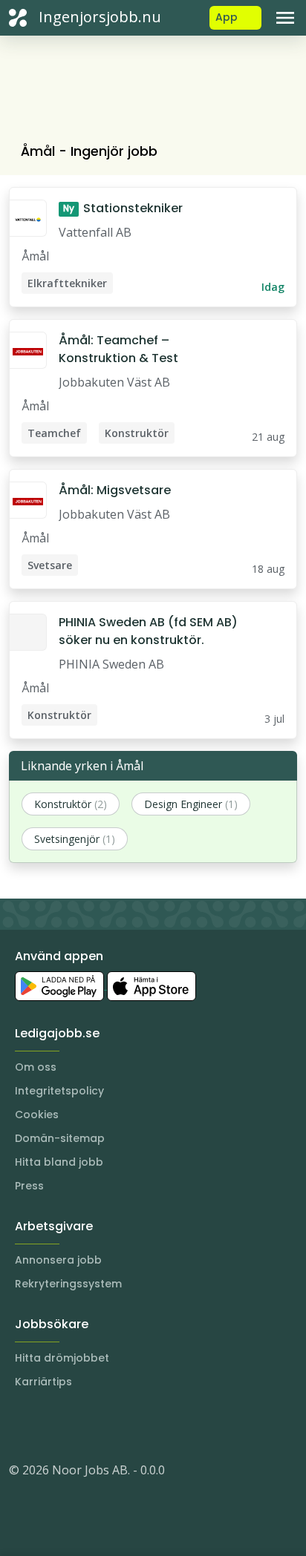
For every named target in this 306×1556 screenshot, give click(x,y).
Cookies (37, 1114)
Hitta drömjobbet (62, 1357)
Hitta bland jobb (59, 1162)
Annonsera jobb (58, 1260)
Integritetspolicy (59, 1090)
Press (29, 1185)
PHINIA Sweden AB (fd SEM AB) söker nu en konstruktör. (148, 631)
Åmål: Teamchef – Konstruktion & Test (118, 349)
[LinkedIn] (50, 1425)
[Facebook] (80, 1425)
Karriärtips (43, 1381)
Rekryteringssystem (68, 1283)
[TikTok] (110, 1425)
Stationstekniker (123, 208)
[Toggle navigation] (285, 18)
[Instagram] (21, 1425)
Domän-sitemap (60, 1138)
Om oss (35, 1067)
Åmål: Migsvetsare (115, 490)
